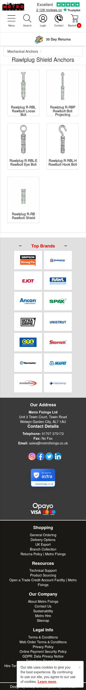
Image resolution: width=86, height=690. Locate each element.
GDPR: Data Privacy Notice (43, 656)
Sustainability (43, 610)
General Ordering (43, 534)
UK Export (43, 544)
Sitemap (43, 620)
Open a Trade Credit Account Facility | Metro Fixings (43, 582)
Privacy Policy (43, 646)
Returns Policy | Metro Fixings (43, 553)
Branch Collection (43, 549)
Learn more (47, 681)
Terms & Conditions (43, 637)
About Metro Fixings (43, 601)
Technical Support (43, 570)
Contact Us (43, 606)
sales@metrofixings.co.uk (48, 443)
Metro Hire (43, 615)
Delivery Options (43, 539)
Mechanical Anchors (22, 51)
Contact (58, 25)
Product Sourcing (43, 575)
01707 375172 (53, 433)
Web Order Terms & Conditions (43, 641)
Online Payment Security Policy (43, 651)
